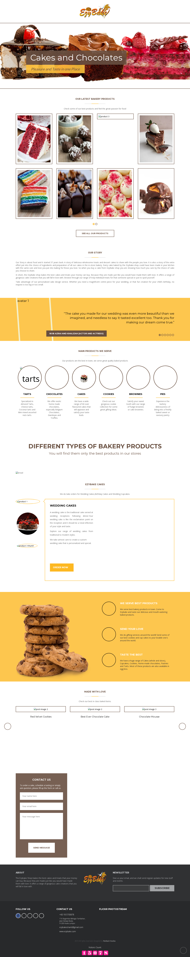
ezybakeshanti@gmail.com (71, 927)
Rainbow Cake (34, 209)
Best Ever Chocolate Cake (95, 716)
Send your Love (131, 629)
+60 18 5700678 (66, 914)
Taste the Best (131, 654)
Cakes (81, 394)
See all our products (95, 233)
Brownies (135, 394)
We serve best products (138, 603)
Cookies (108, 394)
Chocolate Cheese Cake (156, 154)
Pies (162, 394)
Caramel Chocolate (156, 209)
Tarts (27, 394)
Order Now (61, 567)
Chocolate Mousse (149, 716)
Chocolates (54, 394)
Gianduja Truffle (75, 209)
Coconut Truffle (74, 154)
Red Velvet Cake (34, 154)
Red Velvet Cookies (40, 716)
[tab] (28, 501)
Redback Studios (109, 941)
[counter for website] (95, 952)
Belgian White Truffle (115, 209)
